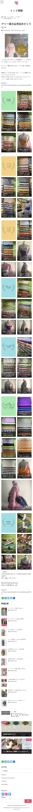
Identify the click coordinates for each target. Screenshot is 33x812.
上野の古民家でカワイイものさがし (16, 679)
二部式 (19, 715)
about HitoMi (4, 784)
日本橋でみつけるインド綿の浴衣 (16, 649)
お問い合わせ (14, 79)
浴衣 (18, 716)
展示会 (13, 716)
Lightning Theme (19, 807)
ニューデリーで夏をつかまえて (15, 608)
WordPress (11, 807)
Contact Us (4, 781)
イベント (24, 713)
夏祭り (27, 715)
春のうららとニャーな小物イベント (16, 700)
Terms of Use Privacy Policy (8, 778)
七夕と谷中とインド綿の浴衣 (15, 629)
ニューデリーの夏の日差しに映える (16, 668)
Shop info (3, 774)
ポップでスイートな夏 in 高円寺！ (16, 619)
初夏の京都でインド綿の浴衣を (15, 659)
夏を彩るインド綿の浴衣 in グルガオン (17, 690)
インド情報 (13, 711)
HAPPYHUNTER (16, 713)
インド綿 (14, 715)
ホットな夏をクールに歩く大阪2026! (17, 639)
